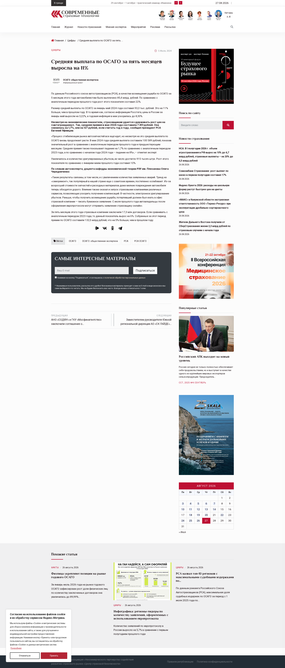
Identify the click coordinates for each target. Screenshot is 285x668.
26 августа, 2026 (70, 567)
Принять (54, 655)
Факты (55, 567)
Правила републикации (180, 661)
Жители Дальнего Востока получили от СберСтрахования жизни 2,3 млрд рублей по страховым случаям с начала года (205, 226)
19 (198, 514)
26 (198, 520)
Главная (55, 27)
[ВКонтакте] (104, 228)
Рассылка (169, 27)
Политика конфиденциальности (214, 661)
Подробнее (16, 648)
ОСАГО (72, 241)
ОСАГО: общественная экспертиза (80, 80)
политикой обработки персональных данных (124, 278)
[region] (38, 635)
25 (190, 520)
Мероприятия (138, 27)
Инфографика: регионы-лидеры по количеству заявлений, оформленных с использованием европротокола (141, 615)
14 (214, 509)
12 (198, 509)
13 (206, 509)
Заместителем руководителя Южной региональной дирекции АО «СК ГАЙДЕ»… (146, 319)
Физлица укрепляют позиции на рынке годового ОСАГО (78, 575)
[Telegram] (120, 228)
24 (182, 520)
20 (206, 514)
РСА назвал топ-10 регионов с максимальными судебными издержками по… (205, 577)
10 (182, 509)
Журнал (68, 27)
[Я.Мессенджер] (97, 228)
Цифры (71, 40)
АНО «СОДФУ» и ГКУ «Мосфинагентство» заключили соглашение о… (76, 319)
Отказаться (24, 655)
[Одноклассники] (112, 228)
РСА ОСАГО (140, 241)
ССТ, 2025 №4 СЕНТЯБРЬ (192, 382)
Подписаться (145, 270)
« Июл (182, 532)
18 (190, 514)
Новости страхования (89, 27)
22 (222, 514)
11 (190, 509)
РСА (126, 241)
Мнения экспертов (116, 27)
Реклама (155, 27)
